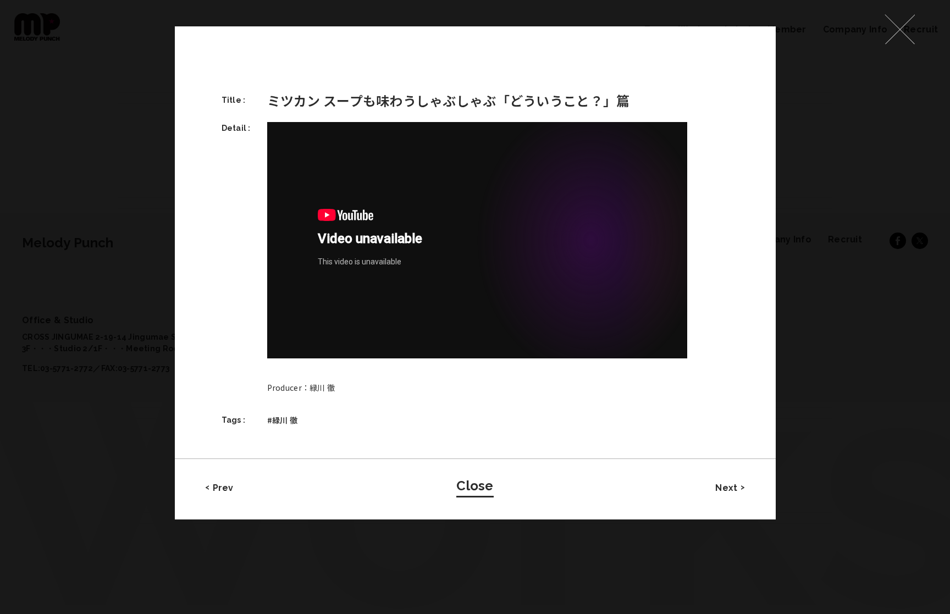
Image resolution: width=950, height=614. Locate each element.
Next (726, 488)
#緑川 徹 (282, 419)
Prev (223, 488)
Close (474, 486)
